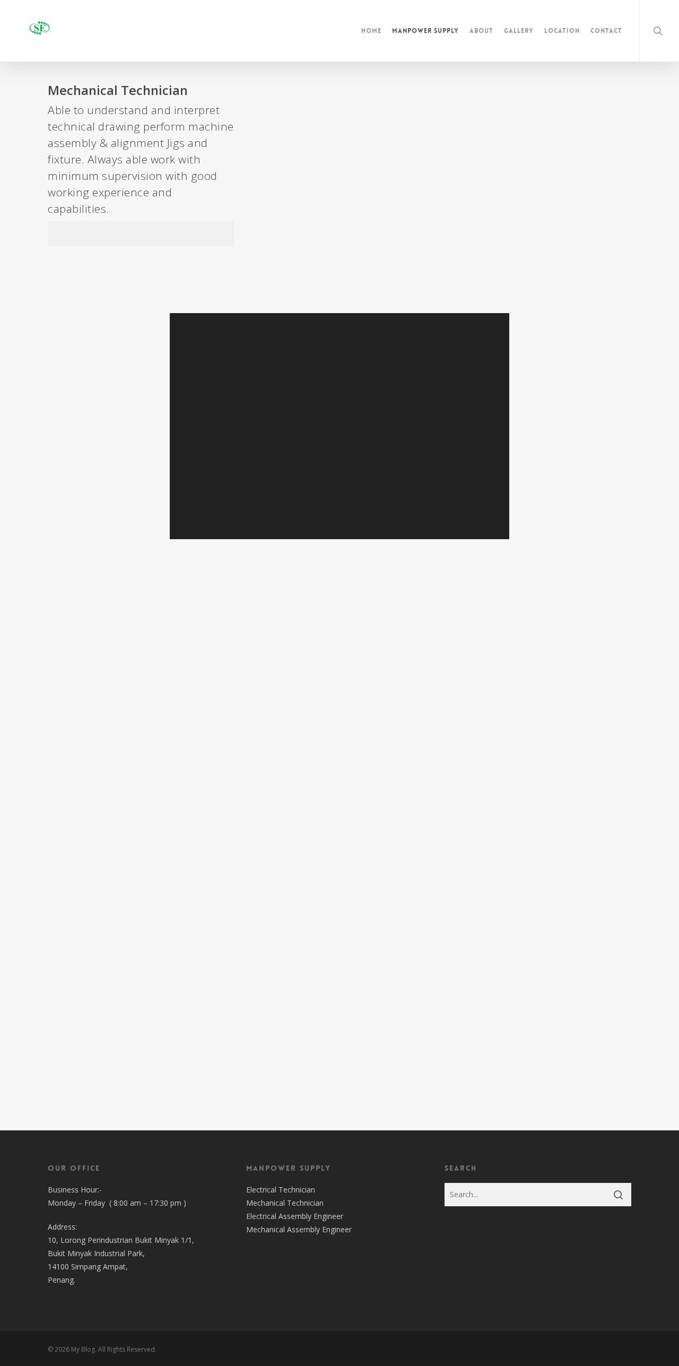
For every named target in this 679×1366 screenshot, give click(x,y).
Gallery (519, 31)
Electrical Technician (280, 1190)
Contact (606, 31)
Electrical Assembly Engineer (294, 1216)
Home (371, 31)
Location (562, 31)
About (481, 31)
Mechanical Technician (285, 1203)
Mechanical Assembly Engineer (299, 1229)
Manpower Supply (425, 31)
